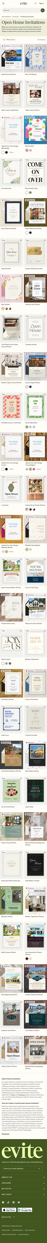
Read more (5, 1134)
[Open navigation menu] (3, 3)
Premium (21, 1095)
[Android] (25, 1210)
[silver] (27, 469)
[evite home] (22, 1150)
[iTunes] (9, 1210)
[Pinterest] (13, 1202)
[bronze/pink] (27, 509)
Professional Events (27, 17)
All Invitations (6, 17)
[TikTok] (8, 1202)
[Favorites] (35, 3)
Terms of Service (30, 1230)
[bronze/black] (30, 509)
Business (15, 17)
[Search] (43, 10)
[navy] (30, 386)
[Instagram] (3, 1202)
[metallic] (30, 150)
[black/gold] (6, 308)
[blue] (6, 663)
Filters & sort (10, 40)
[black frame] (6, 469)
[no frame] (3, 469)
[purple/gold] (10, 308)
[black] (6, 152)
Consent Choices (23, 1234)
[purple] (34, 427)
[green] (30, 192)
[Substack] (18, 1202)
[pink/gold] (3, 308)
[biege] (27, 386)
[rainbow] (27, 150)
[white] (27, 192)
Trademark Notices (17, 1230)
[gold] (30, 469)
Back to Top (6, 1217)
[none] (3, 152)
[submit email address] (39, 1169)
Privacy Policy (6, 1230)
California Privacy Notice (9, 1234)
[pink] (30, 427)
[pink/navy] (34, 509)
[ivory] (30, 958)
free (13, 1095)
